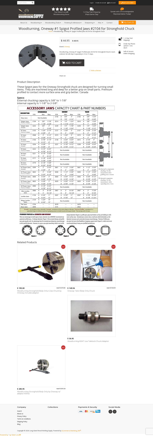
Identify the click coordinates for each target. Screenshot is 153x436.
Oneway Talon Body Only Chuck (81, 291)
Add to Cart (73, 62)
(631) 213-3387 (128, 3)
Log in (91, 3)
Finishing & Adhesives (72, 23)
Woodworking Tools (52, 23)
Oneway (67, 47)
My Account (112, 3)
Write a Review (96, 70)
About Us (23, 23)
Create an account (100, 3)
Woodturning (36, 23)
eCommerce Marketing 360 (71, 431)
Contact (109, 23)
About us (20, 414)
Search (19, 411)
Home (50, 31)
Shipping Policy (22, 422)
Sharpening (89, 23)
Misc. (100, 23)
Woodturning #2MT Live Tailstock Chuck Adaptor (88, 341)
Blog (18, 424)
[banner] (31, 13)
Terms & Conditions (24, 419)
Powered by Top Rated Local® (10, 435)
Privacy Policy (21, 416)
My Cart (128, 22)
